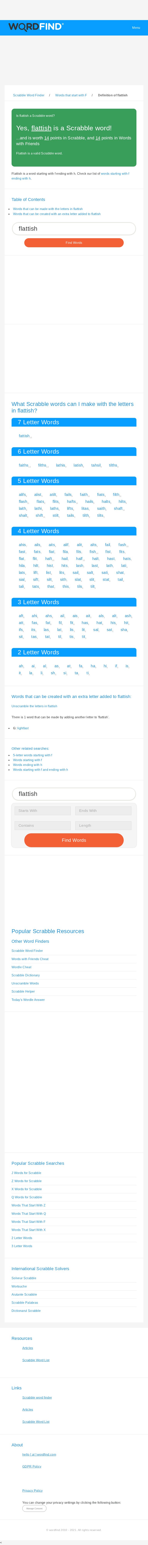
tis (72, 636)
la (30, 673)
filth (116, 494)
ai (33, 666)
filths (42, 465)
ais (75, 616)
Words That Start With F (28, 1221)
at (69, 666)
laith (22, 508)
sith (63, 579)
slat (78, 579)
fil (60, 623)
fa (80, 666)
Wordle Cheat (21, 967)
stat (106, 579)
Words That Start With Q (29, 1213)
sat (109, 630)
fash (122, 545)
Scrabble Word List (36, 1360)
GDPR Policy (31, 1466)
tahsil (96, 465)
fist (108, 552)
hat (99, 623)
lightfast (23, 728)
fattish (24, 436)
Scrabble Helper (23, 991)
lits (61, 572)
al (44, 666)
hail (65, 559)
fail (107, 545)
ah (21, 666)
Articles (27, 1348)
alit (79, 545)
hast (111, 559)
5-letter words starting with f (32, 755)
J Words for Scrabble (26, 1173)
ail (62, 616)
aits (52, 545)
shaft (118, 508)
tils (79, 586)
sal (95, 630)
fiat (51, 552)
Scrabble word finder (37, 1397)
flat (21, 559)
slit (91, 579)
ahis (22, 545)
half (79, 559)
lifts (70, 508)
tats (35, 586)
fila (65, 552)
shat (120, 572)
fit (71, 623)
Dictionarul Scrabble (26, 1310)
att (21, 623)
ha (93, 666)
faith (84, 494)
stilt (56, 515)
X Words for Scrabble (27, 1189)
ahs (48, 616)
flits (56, 501)
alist (37, 494)
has (85, 623)
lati (123, 565)
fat (48, 623)
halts (106, 501)
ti (88, 673)
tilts (100, 515)
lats (22, 572)
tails (70, 515)
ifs (21, 630)
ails (37, 545)
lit (83, 630)
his (113, 623)
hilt (35, 565)
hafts (71, 501)
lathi (38, 508)
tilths (113, 465)
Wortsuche (19, 1286)
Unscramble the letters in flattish (34, 706)
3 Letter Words (22, 1246)
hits (64, 565)
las (46, 630)
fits (121, 552)
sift (35, 579)
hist (50, 565)
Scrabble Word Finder (27, 950)
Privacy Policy (32, 1490)
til (59, 636)
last (95, 565)
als (101, 616)
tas (34, 636)
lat (59, 630)
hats (127, 559)
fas (34, 623)
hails (89, 501)
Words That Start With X (29, 1230)
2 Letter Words (22, 1238)
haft (48, 559)
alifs (22, 494)
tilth (86, 515)
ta (76, 673)
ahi (34, 616)
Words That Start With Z (28, 1205)
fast (22, 552)
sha (124, 630)
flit (35, 559)
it (20, 673)
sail (75, 572)
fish (93, 552)
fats (37, 552)
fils (78, 552)
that (50, 586)
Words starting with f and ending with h (40, 769)
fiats (101, 494)
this (66, 586)
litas (85, 508)
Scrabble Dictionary (26, 975)
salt (90, 572)
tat (47, 636)
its (33, 630)
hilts (122, 501)
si (64, 673)
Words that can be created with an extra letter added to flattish (57, 214)
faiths (24, 465)
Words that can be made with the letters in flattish (48, 209)
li (41, 673)
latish (78, 465)
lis (72, 630)
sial (22, 579)
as (57, 666)
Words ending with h (27, 765)
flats (40, 501)
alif (65, 545)
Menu (136, 27)
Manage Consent (34, 1508)
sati (105, 572)
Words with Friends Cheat (30, 959)
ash (128, 616)
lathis (60, 465)
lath (109, 565)
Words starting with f (27, 760)
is (127, 666)
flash (23, 501)
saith (101, 508)
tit (83, 636)
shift (39, 515)
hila (22, 565)
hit (126, 623)
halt (95, 559)
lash (79, 565)
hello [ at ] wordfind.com (39, 1454)
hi (105, 666)
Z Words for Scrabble (27, 1181)
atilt (53, 494)
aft (21, 616)
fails (68, 494)
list (48, 572)
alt (114, 616)
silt (49, 579)
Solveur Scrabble (24, 1278)
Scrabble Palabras (25, 1302)
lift (36, 572)
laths (54, 508)
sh (53, 673)
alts (93, 545)
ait (88, 616)
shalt (23, 515)
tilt (93, 586)
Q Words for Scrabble (27, 1197)
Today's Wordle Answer (28, 999)
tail (120, 579)
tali (21, 586)
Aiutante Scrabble (24, 1294)
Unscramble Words (25, 983)
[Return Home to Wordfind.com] (35, 31)
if (116, 666)
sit (21, 636)
